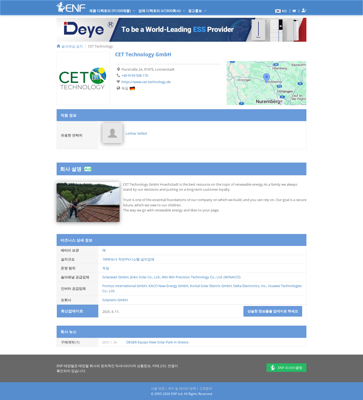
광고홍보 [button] (195, 10)
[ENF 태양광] (71, 7)
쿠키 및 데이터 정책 (182, 388)
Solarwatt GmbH (115, 277)
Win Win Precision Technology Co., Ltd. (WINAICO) (201, 277)
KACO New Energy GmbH (168, 285)
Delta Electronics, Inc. (250, 285)
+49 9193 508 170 (134, 75)
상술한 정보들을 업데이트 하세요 (272, 311)
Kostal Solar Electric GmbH (211, 285)
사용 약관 (157, 388)
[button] (280, 10)
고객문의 (205, 388)
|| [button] (294, 10)
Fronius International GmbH (124, 285)
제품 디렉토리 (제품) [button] (110, 10)
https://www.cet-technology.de (146, 81)
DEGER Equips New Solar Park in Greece (157, 342)
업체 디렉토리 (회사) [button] (160, 10)
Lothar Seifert (136, 133)
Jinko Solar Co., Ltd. (145, 277)
